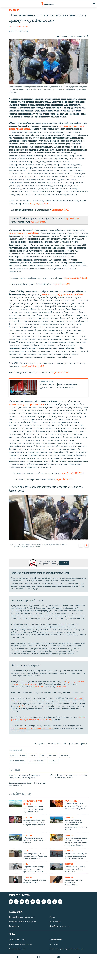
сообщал (22, 706)
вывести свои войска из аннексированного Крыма (32, 728)
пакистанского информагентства (62, 294)
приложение (73, 218)
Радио (52, 917)
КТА (38, 957)
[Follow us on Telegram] (38, 901)
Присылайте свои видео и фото (22, 917)
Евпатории (38, 687)
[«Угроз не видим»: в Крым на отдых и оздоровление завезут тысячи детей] (56, 853)
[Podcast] (54, 901)
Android (40, 222)
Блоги (26, 851)
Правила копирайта (17, 949)
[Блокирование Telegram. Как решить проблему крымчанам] (56, 866)
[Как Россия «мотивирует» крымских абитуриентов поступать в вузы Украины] (15, 819)
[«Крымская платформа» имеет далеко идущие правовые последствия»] (23, 387)
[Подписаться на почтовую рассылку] (60, 901)
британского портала (26, 404)
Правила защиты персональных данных (66, 949)
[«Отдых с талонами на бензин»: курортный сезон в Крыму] (15, 837)
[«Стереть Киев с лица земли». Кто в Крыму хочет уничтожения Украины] (56, 803)
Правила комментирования (20, 944)
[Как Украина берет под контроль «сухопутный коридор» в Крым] (15, 803)
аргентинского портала (23, 233)
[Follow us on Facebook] (11, 901)
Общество (27, 817)
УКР (58, 957)
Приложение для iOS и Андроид (22, 922)
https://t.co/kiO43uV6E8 (73, 473)
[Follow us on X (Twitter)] (16, 901)
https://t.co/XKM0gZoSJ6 (32, 366)
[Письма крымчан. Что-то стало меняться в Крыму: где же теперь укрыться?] (15, 853)
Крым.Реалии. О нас (17, 940)
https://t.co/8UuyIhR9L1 (39, 204)
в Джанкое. (62, 687)
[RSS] (49, 901)
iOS (32, 222)
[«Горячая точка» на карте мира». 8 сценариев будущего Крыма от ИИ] (15, 866)
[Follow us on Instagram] (27, 901)
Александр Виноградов (18, 26)
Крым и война (71, 801)
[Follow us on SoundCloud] (43, 901)
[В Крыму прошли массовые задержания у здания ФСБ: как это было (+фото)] (48, 517)
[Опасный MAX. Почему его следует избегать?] (15, 879)
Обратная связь (56, 940)
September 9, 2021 (60, 210)
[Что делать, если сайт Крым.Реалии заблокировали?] (56, 879)
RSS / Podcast (55, 922)
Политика (14, 10)
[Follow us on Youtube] (22, 901)
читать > (64, 563)
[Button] (62, 36)
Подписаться (14, 926)
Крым (25, 864)
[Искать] (79, 957)
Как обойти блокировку (60, 926)
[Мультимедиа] (17, 957)
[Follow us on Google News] (32, 901)
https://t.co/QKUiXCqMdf (76, 278)
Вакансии (54, 944)
